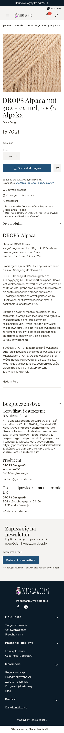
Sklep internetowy (28, 729)
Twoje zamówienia (16, 625)
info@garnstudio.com (16, 511)
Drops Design (33, 25)
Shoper (41, 719)
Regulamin (18, 567)
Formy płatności (15, 651)
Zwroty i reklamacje (17, 681)
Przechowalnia (14, 634)
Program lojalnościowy (18, 686)
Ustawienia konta (15, 629)
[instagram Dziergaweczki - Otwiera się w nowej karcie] (26, 607)
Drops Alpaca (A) (52, 25)
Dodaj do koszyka (29, 168)
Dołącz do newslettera (20, 560)
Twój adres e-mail (12, 551)
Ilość (5, 149)
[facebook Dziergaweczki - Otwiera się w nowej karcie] (18, 607)
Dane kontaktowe (16, 707)
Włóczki (19, 25)
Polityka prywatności (18, 677)
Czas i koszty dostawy (18, 655)
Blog (8, 691)
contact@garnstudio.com (18, 479)
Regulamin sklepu (15, 672)
